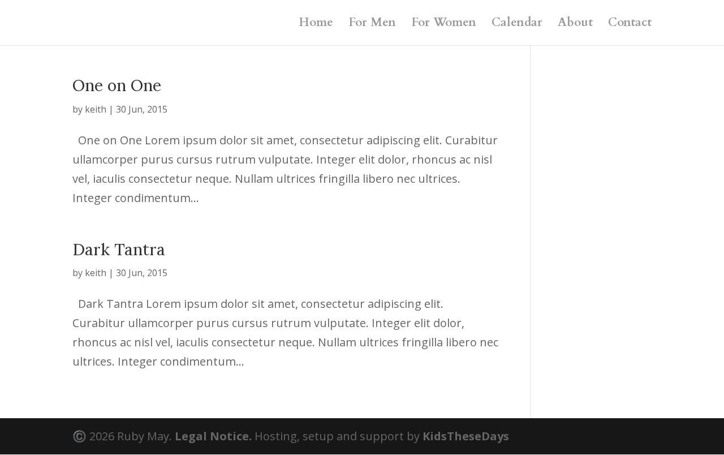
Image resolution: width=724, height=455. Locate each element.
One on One (116, 85)
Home (316, 25)
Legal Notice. (213, 436)
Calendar (517, 25)
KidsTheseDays (466, 436)
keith (95, 109)
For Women (443, 25)
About (575, 25)
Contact (630, 25)
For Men (372, 25)
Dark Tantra (118, 249)
